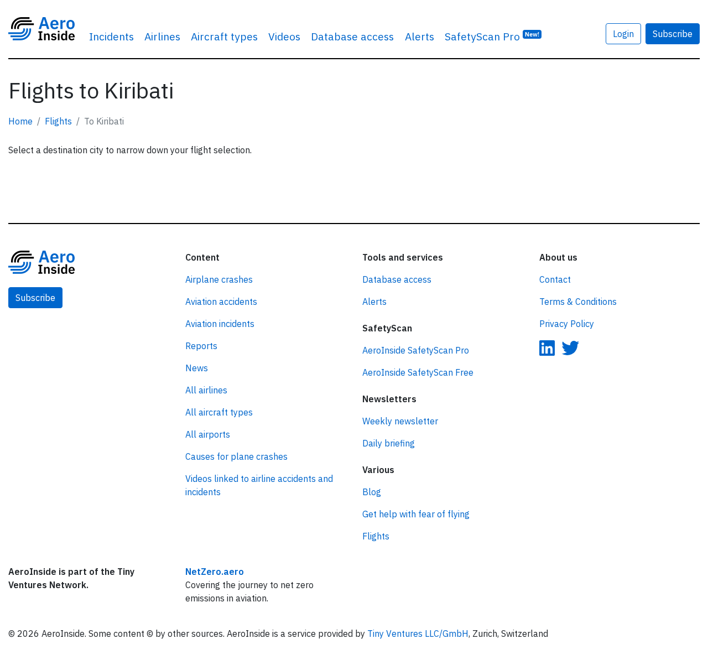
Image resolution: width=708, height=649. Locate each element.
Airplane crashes (219, 279)
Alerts (419, 36)
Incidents (111, 36)
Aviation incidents (219, 323)
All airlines (206, 390)
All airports (207, 434)
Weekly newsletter (400, 421)
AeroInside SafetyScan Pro (415, 350)
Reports (201, 345)
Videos (284, 36)
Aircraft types (224, 36)
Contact (555, 279)
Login (623, 33)
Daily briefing (388, 443)
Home (20, 121)
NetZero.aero (214, 571)
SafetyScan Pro (492, 36)
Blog (371, 491)
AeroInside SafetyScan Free (417, 372)
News (196, 367)
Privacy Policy (566, 323)
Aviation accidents (221, 301)
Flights (58, 121)
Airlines (162, 36)
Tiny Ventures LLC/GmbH (417, 633)
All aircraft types (219, 412)
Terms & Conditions (578, 301)
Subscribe (673, 33)
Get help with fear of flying (416, 514)
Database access (352, 36)
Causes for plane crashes (236, 456)
